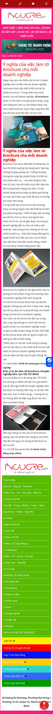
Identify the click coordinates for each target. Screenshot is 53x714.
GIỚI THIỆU (9, 27)
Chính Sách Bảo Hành (15, 669)
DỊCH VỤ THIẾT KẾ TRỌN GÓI (19, 632)
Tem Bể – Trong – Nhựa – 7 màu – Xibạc (24, 505)
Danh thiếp (9, 480)
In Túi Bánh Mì (11, 581)
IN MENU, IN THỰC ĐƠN (16, 575)
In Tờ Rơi (8, 518)
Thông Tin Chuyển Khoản (17, 647)
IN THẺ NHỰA (38, 31)
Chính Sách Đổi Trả (14, 676)
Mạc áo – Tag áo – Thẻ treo (18, 486)
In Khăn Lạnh (11, 600)
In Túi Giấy (9, 569)
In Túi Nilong (10, 588)
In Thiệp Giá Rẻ (12, 613)
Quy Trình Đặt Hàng (14, 655)
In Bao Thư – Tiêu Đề (14, 562)
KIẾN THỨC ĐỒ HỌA (29, 27)
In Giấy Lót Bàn (12, 594)
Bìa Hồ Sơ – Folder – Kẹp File (18, 511)
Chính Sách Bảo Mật (14, 683)
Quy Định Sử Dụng (14, 662)
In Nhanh (8, 626)
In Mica (7, 607)
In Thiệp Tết (10, 619)
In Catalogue (10, 549)
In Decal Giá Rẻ (12, 499)
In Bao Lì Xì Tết (11, 537)
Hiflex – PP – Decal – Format (18, 556)
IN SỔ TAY (23, 31)
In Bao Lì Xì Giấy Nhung (16, 543)
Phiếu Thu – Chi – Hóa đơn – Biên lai (22, 492)
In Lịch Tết (9, 530)
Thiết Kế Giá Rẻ (12, 524)
